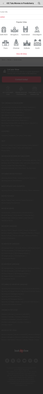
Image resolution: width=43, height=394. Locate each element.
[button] (3, 3)
